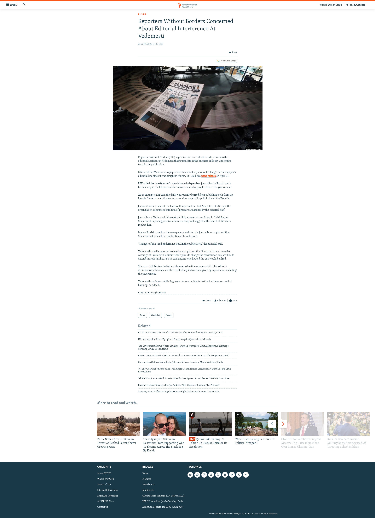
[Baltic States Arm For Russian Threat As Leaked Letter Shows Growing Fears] (118, 424)
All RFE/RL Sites (105, 501)
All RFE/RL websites (355, 5)
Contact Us (102, 507)
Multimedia (148, 490)
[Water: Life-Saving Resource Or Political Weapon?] (256, 424)
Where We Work (105, 479)
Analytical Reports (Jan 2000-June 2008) (163, 507)
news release (208, 176)
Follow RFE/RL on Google (330, 5)
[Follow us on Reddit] (197, 474)
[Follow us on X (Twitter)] (218, 474)
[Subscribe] (246, 474)
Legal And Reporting (107, 496)
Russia (142, 14)
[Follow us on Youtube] (190, 474)
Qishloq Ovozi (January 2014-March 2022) (163, 496)
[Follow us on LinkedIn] (232, 474)
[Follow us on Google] (211, 474)
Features (146, 479)
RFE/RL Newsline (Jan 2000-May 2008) (162, 501)
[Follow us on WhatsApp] (239, 474)
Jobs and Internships (107, 490)
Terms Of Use (104, 484)
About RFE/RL (104, 473)
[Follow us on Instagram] (204, 474)
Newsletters (148, 484)
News (145, 473)
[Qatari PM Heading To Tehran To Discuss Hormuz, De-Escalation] (210, 424)
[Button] (233, 52)
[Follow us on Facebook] (225, 474)
